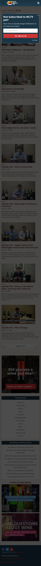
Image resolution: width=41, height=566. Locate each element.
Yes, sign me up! (20, 36)
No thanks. (35, 40)
